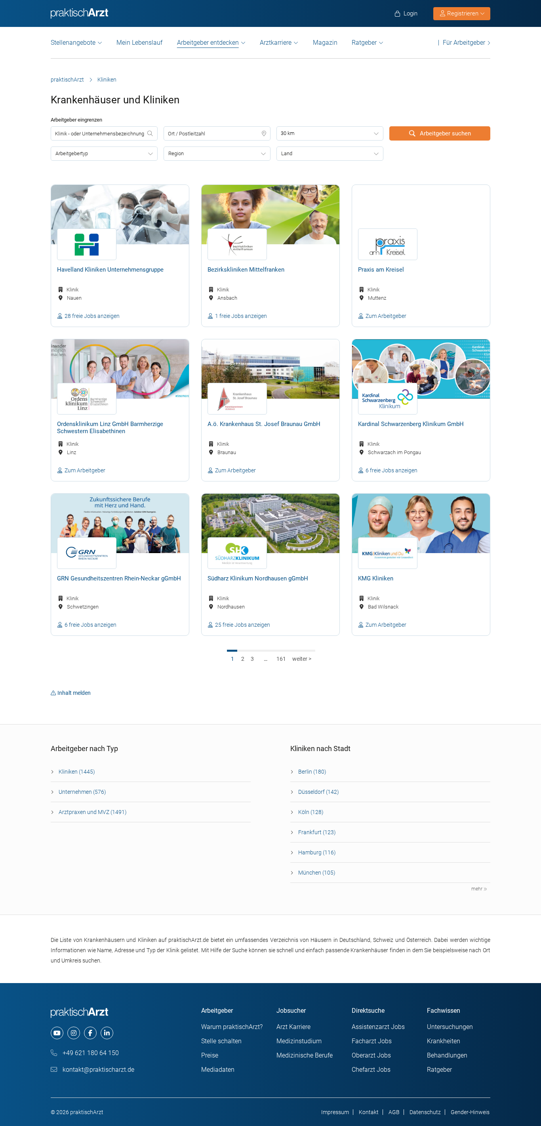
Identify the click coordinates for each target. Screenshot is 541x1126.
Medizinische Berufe (304, 1055)
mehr (477, 889)
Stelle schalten (221, 1041)
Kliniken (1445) (77, 771)
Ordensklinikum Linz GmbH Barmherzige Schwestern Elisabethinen (110, 427)
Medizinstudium (299, 1041)
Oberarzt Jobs (371, 1055)
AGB (394, 1112)
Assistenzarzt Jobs (378, 1027)
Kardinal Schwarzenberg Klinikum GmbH (411, 424)
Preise (209, 1055)
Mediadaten (217, 1069)
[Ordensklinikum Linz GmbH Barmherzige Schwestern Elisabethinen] (120, 369)
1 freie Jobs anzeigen (241, 316)
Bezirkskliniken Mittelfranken (246, 269)
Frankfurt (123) (317, 832)
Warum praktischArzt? (232, 1027)
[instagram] (73, 1033)
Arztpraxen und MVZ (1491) (93, 812)
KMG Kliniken (375, 578)
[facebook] (90, 1033)
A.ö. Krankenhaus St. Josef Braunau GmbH (264, 424)
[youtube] (57, 1033)
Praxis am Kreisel (381, 269)
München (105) (316, 872)
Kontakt (369, 1112)
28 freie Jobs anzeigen (92, 316)
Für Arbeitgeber (464, 42)
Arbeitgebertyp (71, 153)
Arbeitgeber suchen (444, 133)
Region (176, 153)
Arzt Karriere (293, 1027)
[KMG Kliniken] (421, 523)
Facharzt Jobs (372, 1041)
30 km (288, 133)
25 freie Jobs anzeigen (242, 625)
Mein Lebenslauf (139, 42)
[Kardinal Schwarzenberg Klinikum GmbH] (421, 369)
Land (286, 153)
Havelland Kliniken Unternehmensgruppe (110, 269)
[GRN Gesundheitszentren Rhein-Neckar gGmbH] (120, 523)
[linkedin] (107, 1033)
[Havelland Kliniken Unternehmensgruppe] (120, 214)
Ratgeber (364, 42)
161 (281, 659)
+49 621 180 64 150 (90, 1053)
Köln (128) (311, 812)
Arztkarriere (275, 42)
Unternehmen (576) (82, 792)
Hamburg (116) (317, 852)
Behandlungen (447, 1055)
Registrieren (463, 13)
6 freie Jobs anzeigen (391, 470)
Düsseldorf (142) (318, 792)
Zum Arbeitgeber (386, 316)
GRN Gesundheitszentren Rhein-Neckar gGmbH (119, 578)
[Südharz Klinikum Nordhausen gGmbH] (270, 523)
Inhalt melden (74, 693)
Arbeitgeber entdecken (208, 42)
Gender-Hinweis (470, 1112)
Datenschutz (425, 1112)
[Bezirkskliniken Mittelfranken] (270, 214)
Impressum (335, 1112)
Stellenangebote (73, 42)
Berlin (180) (312, 771)
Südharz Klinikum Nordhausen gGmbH (258, 578)
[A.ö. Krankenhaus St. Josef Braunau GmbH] (270, 369)
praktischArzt (67, 79)
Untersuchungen (450, 1027)
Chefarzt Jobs (371, 1069)
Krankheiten (443, 1041)
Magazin (325, 42)
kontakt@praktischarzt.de (97, 1069)
